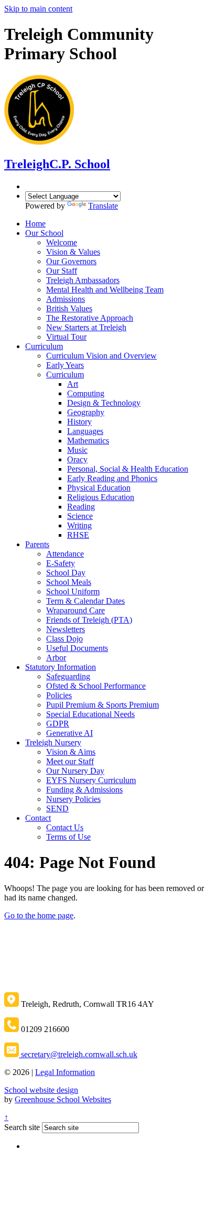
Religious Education (100, 497)
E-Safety (60, 563)
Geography (85, 412)
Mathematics (88, 440)
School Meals (68, 582)
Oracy (77, 459)
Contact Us (64, 827)
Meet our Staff (70, 761)
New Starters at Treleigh (86, 327)
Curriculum (44, 346)
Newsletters (65, 629)
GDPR (57, 723)
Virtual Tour (66, 336)
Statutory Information (60, 667)
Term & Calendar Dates (85, 600)
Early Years (65, 365)
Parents (37, 544)
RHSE (78, 534)
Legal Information (65, 1072)
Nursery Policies (73, 799)
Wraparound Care (75, 610)
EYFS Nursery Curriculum (91, 780)
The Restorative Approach (89, 317)
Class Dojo (64, 638)
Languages (85, 431)
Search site (22, 1127)
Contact (38, 817)
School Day (65, 572)
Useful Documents (77, 648)
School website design (41, 1089)
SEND (57, 808)
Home (35, 223)
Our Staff (61, 270)
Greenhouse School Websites (63, 1099)
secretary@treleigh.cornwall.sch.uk (78, 1054)
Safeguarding (68, 676)
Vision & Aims (70, 751)
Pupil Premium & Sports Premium (102, 704)
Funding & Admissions (84, 789)
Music (77, 450)
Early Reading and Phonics (112, 478)
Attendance (65, 553)
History (79, 421)
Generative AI (69, 733)
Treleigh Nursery (53, 742)
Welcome (61, 242)
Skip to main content (38, 8)
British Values (69, 308)
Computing (85, 393)
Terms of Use (68, 836)
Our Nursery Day (75, 770)
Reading (81, 506)
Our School (44, 233)
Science (80, 516)
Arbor (56, 657)
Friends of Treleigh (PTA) (89, 619)
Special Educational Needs (90, 714)
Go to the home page (38, 915)
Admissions (65, 299)
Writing (79, 525)
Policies (59, 695)
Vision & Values (73, 251)
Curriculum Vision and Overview (101, 355)
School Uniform (73, 591)
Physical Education (99, 487)
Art (72, 383)
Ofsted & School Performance (96, 685)
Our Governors (71, 261)
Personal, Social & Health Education (127, 468)
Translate (103, 205)
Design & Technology (104, 402)
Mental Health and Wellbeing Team (105, 289)
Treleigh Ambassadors (83, 280)
